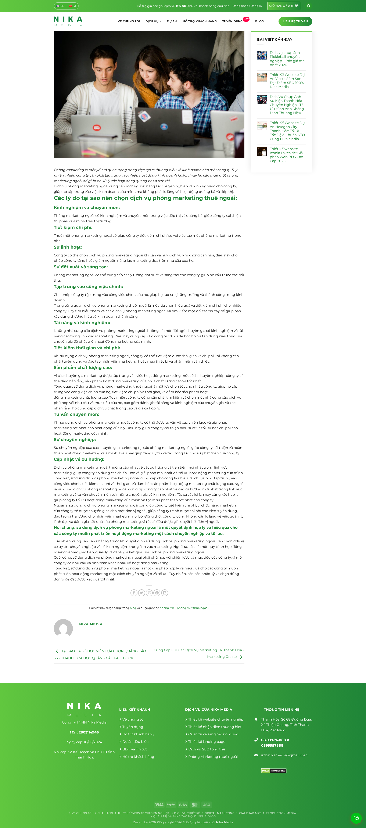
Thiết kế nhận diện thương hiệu (215, 727)
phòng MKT (168, 608)
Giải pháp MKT (250, 813)
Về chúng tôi (129, 21)
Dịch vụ (152, 21)
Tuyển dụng (235, 20)
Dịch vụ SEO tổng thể (206, 749)
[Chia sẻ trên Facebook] (133, 592)
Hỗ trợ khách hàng (200, 21)
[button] (247, 6)
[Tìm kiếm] (308, 6)
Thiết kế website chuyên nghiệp (215, 719)
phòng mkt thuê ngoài (192, 608)
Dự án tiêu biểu (135, 742)
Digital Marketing (219, 813)
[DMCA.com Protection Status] (274, 770)
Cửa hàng (105, 813)
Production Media (281, 813)
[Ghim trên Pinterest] (156, 592)
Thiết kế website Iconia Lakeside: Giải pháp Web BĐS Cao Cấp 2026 (287, 155)
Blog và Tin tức (134, 749)
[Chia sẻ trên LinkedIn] (164, 592)
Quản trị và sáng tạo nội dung (213, 734)
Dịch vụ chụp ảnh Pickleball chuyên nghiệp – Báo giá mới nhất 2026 (287, 59)
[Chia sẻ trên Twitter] (141, 592)
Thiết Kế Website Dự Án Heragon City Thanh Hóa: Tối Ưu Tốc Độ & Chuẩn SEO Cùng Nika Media (287, 131)
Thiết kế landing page (206, 742)
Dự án (172, 21)
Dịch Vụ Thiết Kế (187, 813)
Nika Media (224, 822)
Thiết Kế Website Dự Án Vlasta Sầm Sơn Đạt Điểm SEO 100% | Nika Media (288, 81)
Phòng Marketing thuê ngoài (213, 757)
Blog (259, 21)
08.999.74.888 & (275, 740)
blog (133, 608)
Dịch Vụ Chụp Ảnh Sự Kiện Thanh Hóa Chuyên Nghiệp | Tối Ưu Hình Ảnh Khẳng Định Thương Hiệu (287, 105)
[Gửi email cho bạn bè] (149, 592)
